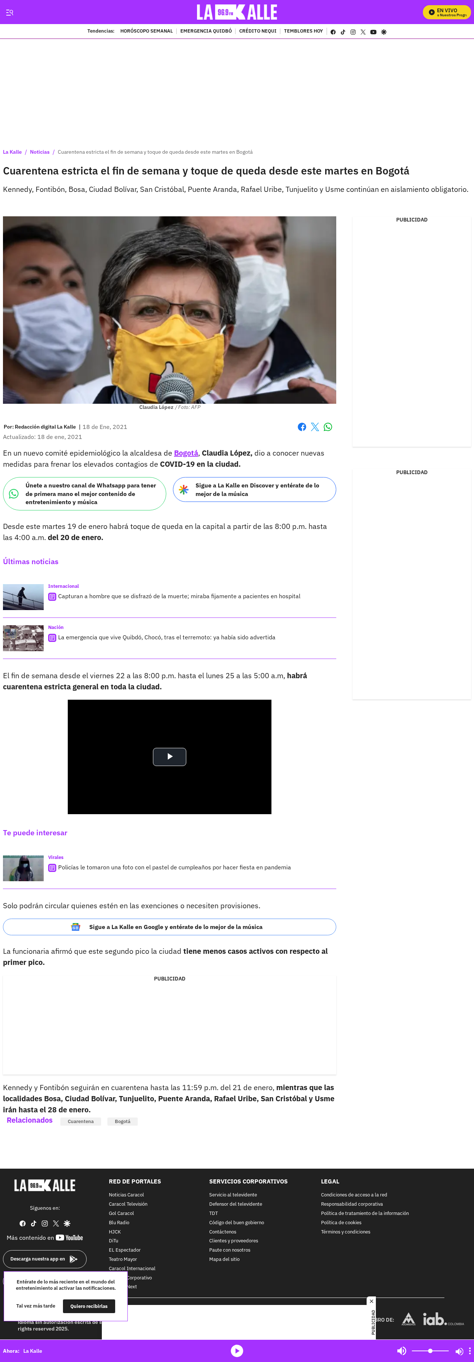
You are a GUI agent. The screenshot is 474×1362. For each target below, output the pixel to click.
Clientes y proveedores (233, 1241)
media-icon (237, 1351)
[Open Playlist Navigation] (470, 1351)
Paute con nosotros (229, 1250)
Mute (401, 1350)
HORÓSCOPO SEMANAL (146, 31)
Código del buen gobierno (236, 1223)
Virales (56, 857)
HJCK (115, 1232)
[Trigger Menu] (9, 12)
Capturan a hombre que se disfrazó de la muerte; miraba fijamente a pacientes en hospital (179, 596)
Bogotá (186, 453)
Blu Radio (119, 1223)
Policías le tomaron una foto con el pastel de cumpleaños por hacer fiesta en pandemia (174, 867)
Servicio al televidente (233, 1195)
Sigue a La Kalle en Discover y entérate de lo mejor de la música (257, 489)
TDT (213, 1213)
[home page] (237, 12)
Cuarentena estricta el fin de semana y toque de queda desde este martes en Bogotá (155, 151)
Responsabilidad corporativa (352, 1204)
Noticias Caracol (126, 1195)
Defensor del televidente (235, 1204)
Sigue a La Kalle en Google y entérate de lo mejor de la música (176, 926)
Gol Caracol (121, 1213)
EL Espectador (125, 1250)
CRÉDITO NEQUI (258, 31)
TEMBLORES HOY (303, 31)
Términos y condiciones (345, 1232)
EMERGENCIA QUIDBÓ (206, 31)
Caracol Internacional (132, 1268)
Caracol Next (123, 1287)
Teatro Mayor (123, 1259)
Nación (56, 627)
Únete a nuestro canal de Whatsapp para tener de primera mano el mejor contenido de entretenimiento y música (91, 494)
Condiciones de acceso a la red (354, 1195)
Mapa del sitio (224, 1259)
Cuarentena (81, 1121)
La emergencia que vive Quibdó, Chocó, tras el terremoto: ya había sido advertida (167, 637)
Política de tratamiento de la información (365, 1213)
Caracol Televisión (128, 1204)
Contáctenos (222, 1232)
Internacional (63, 586)
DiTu (113, 1241)
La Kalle (12, 151)
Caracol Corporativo (130, 1278)
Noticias (40, 151)
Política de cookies (341, 1223)
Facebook (302, 431)
